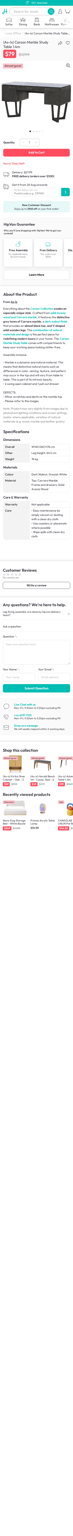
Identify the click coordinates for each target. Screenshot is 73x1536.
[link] (36, 251)
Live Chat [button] (24, 704)
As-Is (14, 302)
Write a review (36, 585)
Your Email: (46, 669)
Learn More (36, 275)
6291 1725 (23, 715)
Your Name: (11, 669)
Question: (10, 636)
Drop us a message (26, 725)
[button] (51, 11)
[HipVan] (4, 11)
